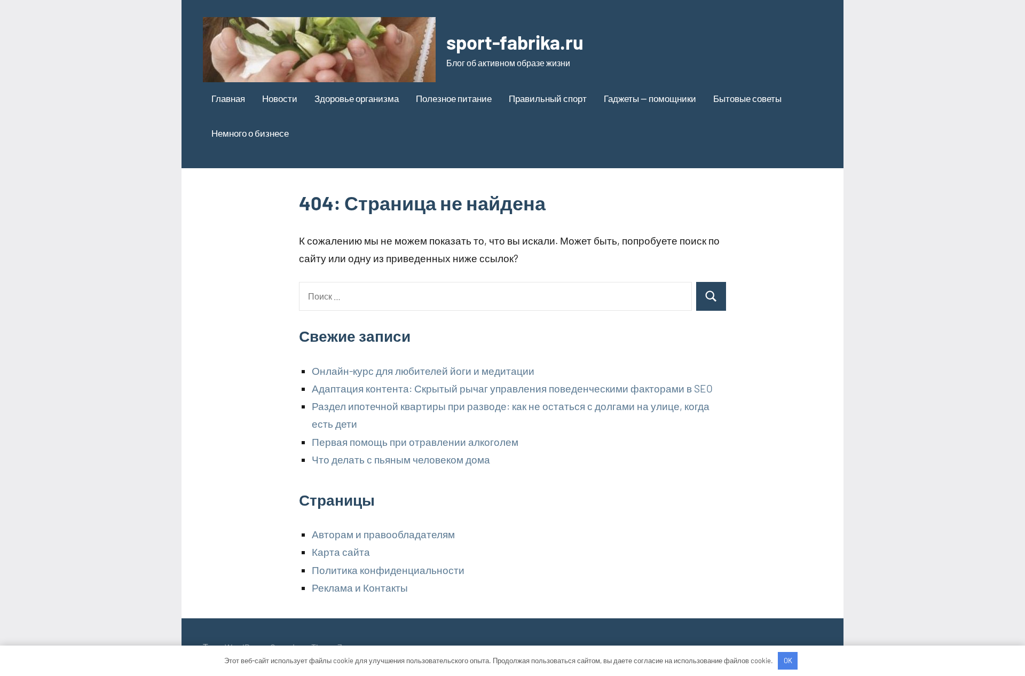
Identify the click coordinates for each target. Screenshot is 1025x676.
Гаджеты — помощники (650, 98)
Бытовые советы (747, 98)
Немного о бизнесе (250, 133)
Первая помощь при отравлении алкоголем (415, 442)
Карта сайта (341, 552)
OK (788, 660)
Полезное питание (454, 98)
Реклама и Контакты (360, 587)
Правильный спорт (548, 98)
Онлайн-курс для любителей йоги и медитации (423, 371)
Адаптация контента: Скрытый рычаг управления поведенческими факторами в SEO (512, 388)
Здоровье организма (356, 98)
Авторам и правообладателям (383, 534)
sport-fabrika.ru (515, 41)
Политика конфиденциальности (388, 570)
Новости (279, 98)
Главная (228, 98)
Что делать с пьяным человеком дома (401, 459)
